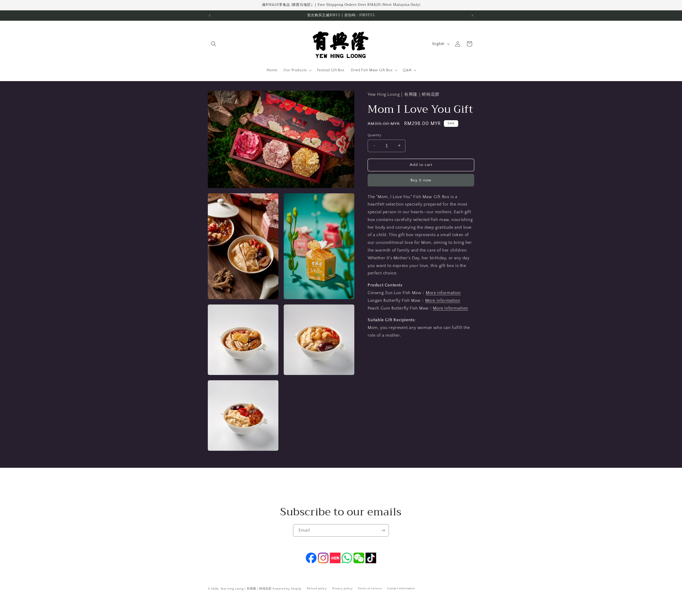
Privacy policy (342, 588)
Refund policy (317, 588)
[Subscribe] (383, 530)
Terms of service (370, 588)
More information (443, 292)
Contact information (401, 588)
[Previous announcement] (210, 15)
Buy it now (421, 180)
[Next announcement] (472, 15)
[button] (214, 44)
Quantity (374, 135)
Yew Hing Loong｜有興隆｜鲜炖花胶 (246, 588)
